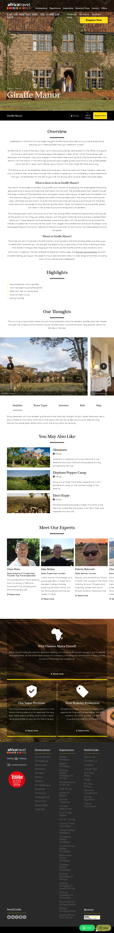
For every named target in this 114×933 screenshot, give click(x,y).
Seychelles (41, 805)
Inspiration (68, 8)
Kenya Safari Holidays (67, 831)
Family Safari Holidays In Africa (66, 774)
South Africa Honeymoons (67, 903)
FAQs (87, 779)
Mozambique (43, 785)
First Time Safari (65, 814)
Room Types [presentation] (40, 405)
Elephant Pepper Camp (69, 472)
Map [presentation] (98, 405)
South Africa (42, 756)
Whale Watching (65, 807)
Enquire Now (94, 20)
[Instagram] (24, 917)
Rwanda (40, 789)
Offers (104, 8)
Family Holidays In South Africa (67, 886)
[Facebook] (17, 917)
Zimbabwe (41, 760)
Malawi (39, 781)
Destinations (41, 8)
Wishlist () (72, 14)
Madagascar (42, 797)
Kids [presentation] (82, 405)
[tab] (17, 405)
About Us (89, 756)
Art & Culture (67, 819)
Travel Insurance (90, 805)
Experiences (55, 8)
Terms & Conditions (90, 791)
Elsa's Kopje (61, 495)
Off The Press (88, 774)
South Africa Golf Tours (67, 916)
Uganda (40, 809)
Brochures (96, 14)
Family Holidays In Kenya (66, 876)
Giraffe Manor (14, 115)
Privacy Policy (88, 785)
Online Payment (89, 798)
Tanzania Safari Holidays (64, 839)
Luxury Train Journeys (67, 824)
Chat (89, 928)
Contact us (90, 760)
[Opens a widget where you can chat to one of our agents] (103, 928)
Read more (14, 594)
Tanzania (40, 793)
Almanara (60, 450)
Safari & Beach (64, 794)
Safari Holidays (64, 758)
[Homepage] (19, 6)
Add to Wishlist (88, 116)
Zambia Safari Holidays (64, 867)
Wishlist (89, 764)
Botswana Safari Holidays (65, 858)
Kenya (18, 88)
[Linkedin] (13, 917)
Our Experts (84, 14)
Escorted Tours (82, 8)
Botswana (41, 764)
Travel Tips (90, 768)
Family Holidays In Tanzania (66, 895)
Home (10, 88)
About (69, 17)
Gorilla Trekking (64, 800)
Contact (95, 8)
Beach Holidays (64, 765)
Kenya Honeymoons (67, 909)
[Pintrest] (21, 917)
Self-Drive (65, 788)
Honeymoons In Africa (67, 783)
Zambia (39, 772)
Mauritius (40, 801)
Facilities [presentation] (17, 405)
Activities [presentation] (64, 405)
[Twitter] (9, 917)
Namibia (40, 768)
